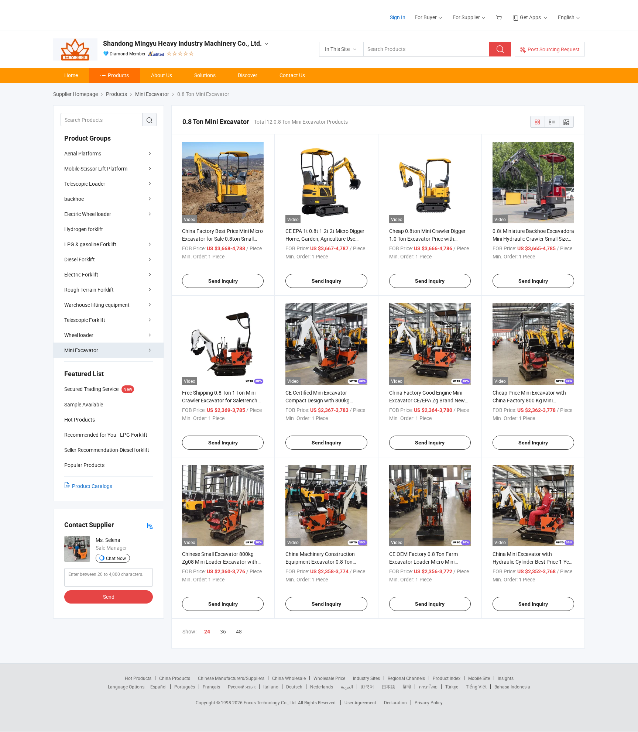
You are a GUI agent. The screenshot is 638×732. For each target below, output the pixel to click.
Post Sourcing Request (554, 49)
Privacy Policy (429, 702)
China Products (174, 678)
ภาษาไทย (428, 687)
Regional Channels (406, 678)
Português (184, 687)
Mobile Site (479, 678)
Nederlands (321, 687)
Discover (247, 75)
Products (118, 75)
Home (71, 75)
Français (211, 687)
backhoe (74, 198)
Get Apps (530, 17)
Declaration (395, 702)
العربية (347, 687)
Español (158, 687)
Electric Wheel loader (87, 213)
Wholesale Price (329, 678)
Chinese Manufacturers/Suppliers (231, 678)
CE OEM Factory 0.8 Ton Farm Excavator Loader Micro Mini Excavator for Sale (423, 561)
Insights (506, 678)
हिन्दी (407, 687)
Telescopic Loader (84, 183)
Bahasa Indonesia (512, 687)
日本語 (388, 687)
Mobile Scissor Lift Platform (95, 168)
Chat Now (116, 558)
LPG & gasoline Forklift (90, 244)
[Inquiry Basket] (500, 17)
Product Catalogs (92, 485)
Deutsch (294, 687)
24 (207, 632)
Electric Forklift (81, 274)
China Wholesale (289, 678)
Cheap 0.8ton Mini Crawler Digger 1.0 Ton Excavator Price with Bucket (427, 238)
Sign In (397, 17)
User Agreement (360, 702)
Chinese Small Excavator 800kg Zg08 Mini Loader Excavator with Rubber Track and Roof (219, 561)
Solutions (205, 75)
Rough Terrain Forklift (89, 289)
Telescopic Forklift (84, 319)
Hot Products (138, 678)
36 (223, 631)
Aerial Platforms (82, 153)
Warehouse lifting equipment (97, 304)
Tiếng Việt (476, 687)
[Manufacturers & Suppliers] (100, 14)
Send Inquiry (223, 281)
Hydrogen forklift (83, 229)
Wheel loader (78, 334)
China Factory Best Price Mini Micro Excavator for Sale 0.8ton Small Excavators (222, 238)
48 (239, 631)
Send (108, 596)
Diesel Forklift (79, 259)
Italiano (270, 687)
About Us (161, 75)
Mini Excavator (81, 350)
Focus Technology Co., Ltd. (271, 702)
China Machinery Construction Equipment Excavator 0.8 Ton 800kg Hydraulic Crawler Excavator (325, 561)
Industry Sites (366, 678)
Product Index (446, 678)
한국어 (367, 687)
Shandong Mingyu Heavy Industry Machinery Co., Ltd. (182, 43)
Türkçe (451, 687)
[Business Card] (150, 525)
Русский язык (241, 687)
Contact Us (292, 75)
